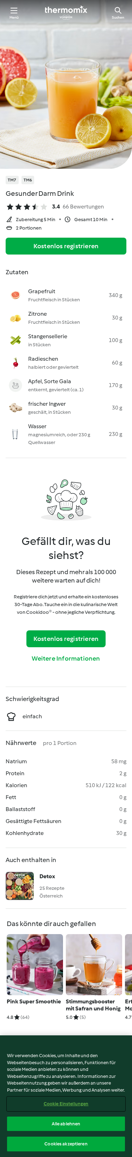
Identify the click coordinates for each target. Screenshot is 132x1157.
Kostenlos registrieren (66, 246)
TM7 (12, 180)
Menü (14, 17)
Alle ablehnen (66, 1123)
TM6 (28, 180)
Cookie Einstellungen (66, 1103)
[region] (66, 1096)
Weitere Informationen (66, 658)
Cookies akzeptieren (65, 1143)
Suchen (118, 17)
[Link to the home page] (66, 13)
